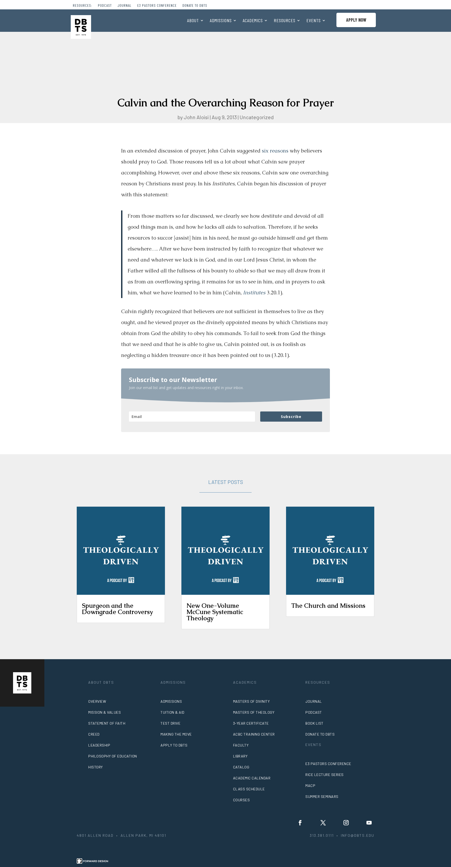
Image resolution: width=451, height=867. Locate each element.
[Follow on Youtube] (369, 822)
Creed (94, 734)
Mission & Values (104, 712)
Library (240, 756)
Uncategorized (257, 117)
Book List (314, 723)
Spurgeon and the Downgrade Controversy (117, 609)
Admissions (221, 21)
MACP (310, 785)
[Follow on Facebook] (300, 822)
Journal (124, 6)
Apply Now (356, 20)
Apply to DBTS (174, 745)
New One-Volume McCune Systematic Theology (215, 612)
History (95, 767)
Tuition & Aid (173, 712)
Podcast (105, 6)
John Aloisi (196, 117)
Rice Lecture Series (324, 774)
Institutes (254, 292)
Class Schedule (249, 789)
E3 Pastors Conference (157, 6)
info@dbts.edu (357, 835)
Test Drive (170, 723)
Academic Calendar (252, 778)
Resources (284, 21)
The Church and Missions (328, 606)
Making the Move (176, 734)
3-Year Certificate (251, 723)
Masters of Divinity (251, 701)
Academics (253, 21)
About (193, 21)
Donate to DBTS (194, 6)
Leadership (99, 745)
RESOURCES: (82, 6)
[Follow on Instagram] (346, 822)
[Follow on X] (323, 822)
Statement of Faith (106, 723)
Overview (97, 701)
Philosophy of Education (112, 756)
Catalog (241, 767)
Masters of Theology (254, 712)
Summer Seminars (322, 796)
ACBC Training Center (254, 734)
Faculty (241, 745)
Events (313, 21)
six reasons (275, 150)
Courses (241, 800)
